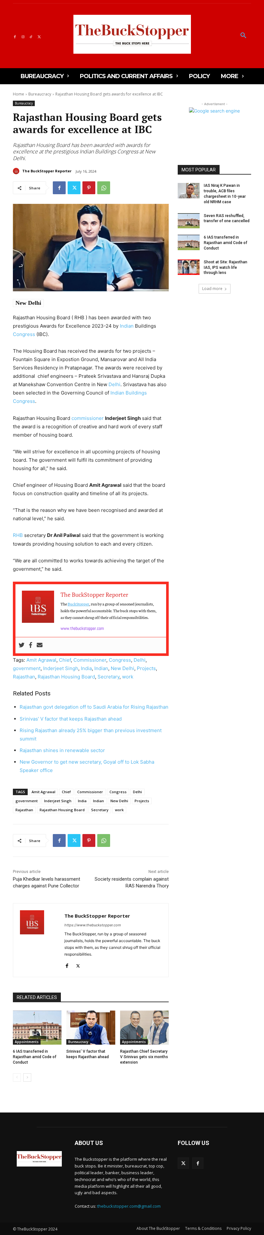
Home (18, 94)
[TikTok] (31, 35)
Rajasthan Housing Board (66, 677)
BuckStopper (78, 603)
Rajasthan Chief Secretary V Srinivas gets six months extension (144, 1057)
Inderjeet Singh (60, 668)
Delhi (114, 384)
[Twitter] (39, 35)
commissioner (87, 418)
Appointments (27, 1042)
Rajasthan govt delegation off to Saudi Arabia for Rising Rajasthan (94, 707)
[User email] (39, 645)
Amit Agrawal (41, 660)
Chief (65, 660)
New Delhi (28, 303)
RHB (18, 535)
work (127, 677)
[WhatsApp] (103, 187)
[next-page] (27, 1077)
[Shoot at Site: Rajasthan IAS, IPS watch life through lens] (189, 267)
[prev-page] (17, 1077)
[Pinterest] (88, 187)
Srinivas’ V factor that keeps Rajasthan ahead (71, 719)
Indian (127, 326)
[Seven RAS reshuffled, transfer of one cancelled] (189, 221)
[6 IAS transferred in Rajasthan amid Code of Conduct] (37, 1028)
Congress (24, 334)
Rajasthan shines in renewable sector (62, 750)
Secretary (108, 677)
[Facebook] (14, 35)
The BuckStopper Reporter (46, 170)
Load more (212, 288)
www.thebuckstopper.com (82, 628)
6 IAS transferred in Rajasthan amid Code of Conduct (34, 1057)
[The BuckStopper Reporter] (17, 171)
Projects (146, 668)
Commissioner (89, 660)
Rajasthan (24, 677)
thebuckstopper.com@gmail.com (129, 1206)
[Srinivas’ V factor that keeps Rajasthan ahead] (90, 1028)
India (86, 668)
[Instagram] (22, 35)
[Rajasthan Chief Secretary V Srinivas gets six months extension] (144, 1028)
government (27, 668)
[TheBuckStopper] (132, 34)
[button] (243, 35)
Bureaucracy (39, 94)
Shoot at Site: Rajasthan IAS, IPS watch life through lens (225, 267)
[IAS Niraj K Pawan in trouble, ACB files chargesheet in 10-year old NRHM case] (189, 190)
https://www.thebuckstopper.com (92, 925)
